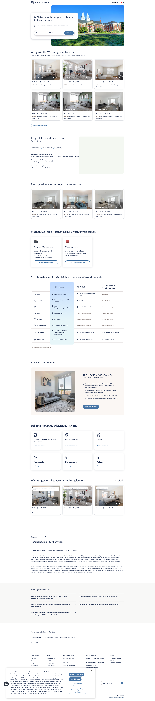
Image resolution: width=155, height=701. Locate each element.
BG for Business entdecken (46, 262)
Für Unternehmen (51, 661)
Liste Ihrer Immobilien (68, 658)
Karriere (33, 661)
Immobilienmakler (91, 665)
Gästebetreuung (51, 666)
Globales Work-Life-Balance (115, 659)
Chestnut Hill (34, 643)
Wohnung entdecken (91, 407)
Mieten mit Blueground (69, 665)
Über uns (33, 658)
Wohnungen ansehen (39, 446)
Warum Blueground (52, 658)
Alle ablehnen (75, 679)
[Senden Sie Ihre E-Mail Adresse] (122, 683)
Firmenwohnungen (39, 27)
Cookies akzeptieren (76, 674)
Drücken (33, 663)
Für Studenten (50, 663)
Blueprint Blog (34, 666)
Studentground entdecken (77, 262)
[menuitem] (38, 551)
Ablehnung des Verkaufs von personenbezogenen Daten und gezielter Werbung (77, 688)
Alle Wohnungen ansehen (40, 125)
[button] (6, 684)
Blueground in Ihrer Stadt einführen (95, 658)
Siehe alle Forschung (115, 662)
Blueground (34, 537)
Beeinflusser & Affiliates (92, 667)
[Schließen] (92, 670)
